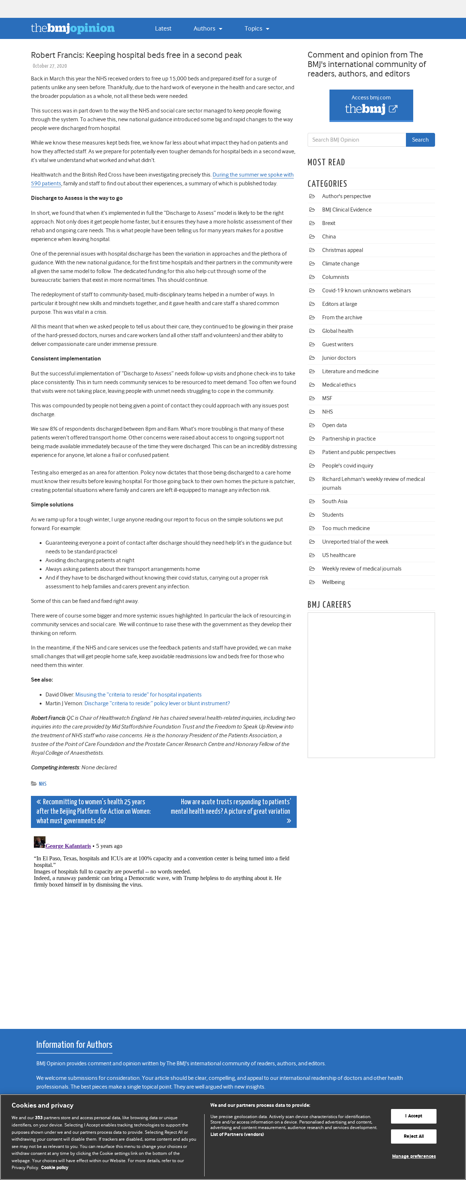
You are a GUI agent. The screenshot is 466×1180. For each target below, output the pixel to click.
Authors (205, 28)
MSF (327, 398)
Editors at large (339, 304)
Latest (163, 28)
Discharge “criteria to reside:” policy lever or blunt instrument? (157, 703)
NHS (43, 784)
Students (333, 515)
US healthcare (339, 555)
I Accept (413, 1116)
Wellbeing (333, 582)
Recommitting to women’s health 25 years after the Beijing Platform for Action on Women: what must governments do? (93, 812)
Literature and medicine (350, 371)
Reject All (414, 1136)
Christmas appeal (342, 250)
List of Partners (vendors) (237, 1134)
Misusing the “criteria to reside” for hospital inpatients (138, 694)
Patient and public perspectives (359, 452)
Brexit (328, 223)
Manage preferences (414, 1156)
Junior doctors (339, 358)
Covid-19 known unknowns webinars (366, 290)
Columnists (335, 277)
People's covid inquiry (347, 465)
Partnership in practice (349, 438)
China (329, 236)
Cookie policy (54, 1168)
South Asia (335, 501)
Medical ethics (339, 385)
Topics (254, 28)
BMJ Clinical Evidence (347, 209)
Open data (334, 425)
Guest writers (338, 344)
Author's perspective (346, 196)
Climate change (340, 263)
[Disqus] (164, 924)
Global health (338, 331)
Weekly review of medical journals (362, 568)
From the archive (342, 317)
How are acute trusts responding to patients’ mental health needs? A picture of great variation (231, 807)
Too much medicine (346, 528)
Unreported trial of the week (355, 541)
